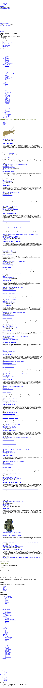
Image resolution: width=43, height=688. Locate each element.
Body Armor (7, 61)
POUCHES (4, 89)
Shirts (6, 55)
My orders (4, 676)
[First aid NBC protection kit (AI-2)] (9, 426)
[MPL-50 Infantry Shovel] (7, 301)
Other (6, 82)
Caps (5, 631)
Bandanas (6, 632)
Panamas (6, 87)
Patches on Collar (7, 108)
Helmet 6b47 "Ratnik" (7, 494)
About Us (4, 671)
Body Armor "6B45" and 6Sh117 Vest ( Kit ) (12, 535)
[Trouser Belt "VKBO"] (7, 375)
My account (2, 674)
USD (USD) (5, 4)
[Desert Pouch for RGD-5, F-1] (8, 326)
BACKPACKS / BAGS (7, 613)
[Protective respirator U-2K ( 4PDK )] (9, 414)
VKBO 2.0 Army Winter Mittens (10, 213)
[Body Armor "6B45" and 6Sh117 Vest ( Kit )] (9, 531)
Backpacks (6, 614)
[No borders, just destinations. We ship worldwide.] (11, 41)
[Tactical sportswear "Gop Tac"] (8, 400)
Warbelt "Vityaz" (6, 199)
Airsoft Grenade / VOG (8, 95)
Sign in (1, 0)
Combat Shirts (7, 56)
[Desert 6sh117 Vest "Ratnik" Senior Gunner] (10, 477)
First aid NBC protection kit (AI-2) (10, 430)
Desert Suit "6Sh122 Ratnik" (9, 293)
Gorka (6, 53)
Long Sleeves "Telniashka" (8, 367)
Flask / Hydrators (7, 100)
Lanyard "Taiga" (6, 185)
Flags (5, 113)
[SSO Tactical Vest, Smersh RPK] (8, 338)
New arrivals (5, 121)
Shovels (6, 71)
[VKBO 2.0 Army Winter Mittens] (8, 208)
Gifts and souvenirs (8, 114)
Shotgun (6, 94)
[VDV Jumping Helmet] (7, 276)
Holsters (6, 97)
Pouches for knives (8, 104)
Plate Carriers (7, 62)
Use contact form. (8, 686)
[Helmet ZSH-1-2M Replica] (7, 152)
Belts (5, 80)
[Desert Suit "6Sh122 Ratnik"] (8, 289)
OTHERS (4, 112)
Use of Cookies (5, 672)
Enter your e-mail (3, 584)
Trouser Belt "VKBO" (7, 379)
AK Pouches (7, 90)
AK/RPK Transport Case (8, 143)
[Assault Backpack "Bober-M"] (8, 166)
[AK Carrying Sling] (6, 388)
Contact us (2, 6)
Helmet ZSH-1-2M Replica (8, 157)
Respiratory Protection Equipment (10, 74)
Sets (5, 109)
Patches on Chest (7, 107)
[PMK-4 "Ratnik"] (6, 504)
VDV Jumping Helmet (7, 280)
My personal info (5, 679)
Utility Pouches (7, 98)
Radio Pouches (7, 99)
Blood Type (7, 651)
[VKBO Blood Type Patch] (7, 451)
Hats (5, 85)
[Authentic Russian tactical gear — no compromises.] (11, 43)
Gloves (6, 79)
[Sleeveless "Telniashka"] (7, 350)
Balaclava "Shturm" (7, 467)
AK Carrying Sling (7, 392)
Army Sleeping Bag (7, 267)
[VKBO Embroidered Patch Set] (8, 440)
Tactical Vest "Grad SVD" (8, 254)
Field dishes (7, 72)
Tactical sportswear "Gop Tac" (9, 404)
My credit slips (5, 677)
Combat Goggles (7, 78)
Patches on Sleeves (8, 106)
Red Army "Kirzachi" (7, 318)
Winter (6, 52)
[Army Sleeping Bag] (6, 263)
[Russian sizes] (5, 46)
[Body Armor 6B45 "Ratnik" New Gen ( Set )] (10, 236)
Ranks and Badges (8, 111)
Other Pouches (7, 102)
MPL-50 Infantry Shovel (8, 305)
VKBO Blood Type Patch (8, 455)
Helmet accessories (8, 67)
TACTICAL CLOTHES (7, 596)
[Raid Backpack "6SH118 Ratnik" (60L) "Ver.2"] (11, 545)
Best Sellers (4, 123)
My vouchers (5, 680)
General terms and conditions (7, 668)
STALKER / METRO (6, 115)
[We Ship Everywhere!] (7, 45)
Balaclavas (6, 84)
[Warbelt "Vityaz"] (6, 194)
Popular (4, 122)
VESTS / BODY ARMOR (7, 58)
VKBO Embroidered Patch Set (9, 444)
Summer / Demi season (8, 51)
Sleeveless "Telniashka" (8, 354)
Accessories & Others (8, 69)
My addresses (5, 678)
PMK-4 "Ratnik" (6, 508)
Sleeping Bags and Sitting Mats (10, 73)
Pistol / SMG (7, 93)
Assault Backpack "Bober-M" (9, 171)
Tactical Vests (7, 59)
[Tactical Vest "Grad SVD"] (7, 250)
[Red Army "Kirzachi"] (7, 314)
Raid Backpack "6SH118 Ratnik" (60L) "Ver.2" (13, 549)
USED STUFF (5, 117)
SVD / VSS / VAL (8, 92)
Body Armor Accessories (9, 63)
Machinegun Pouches (8, 91)
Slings (6, 81)
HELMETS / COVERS (6, 64)
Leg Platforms (7, 103)
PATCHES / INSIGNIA (7, 650)
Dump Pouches (7, 96)
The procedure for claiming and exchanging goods (11, 669)
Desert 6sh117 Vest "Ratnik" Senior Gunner (12, 482)
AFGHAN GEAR (6, 116)
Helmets (6, 65)
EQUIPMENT (5, 70)
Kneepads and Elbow (8, 77)
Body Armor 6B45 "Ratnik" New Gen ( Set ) (12, 241)
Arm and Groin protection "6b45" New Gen (12, 227)
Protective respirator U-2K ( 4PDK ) (10, 418)
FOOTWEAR (5, 88)
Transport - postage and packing (8, 670)
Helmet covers (7, 66)
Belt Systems (7, 60)
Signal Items (7, 76)
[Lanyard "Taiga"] (6, 180)
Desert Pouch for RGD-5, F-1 (9, 330)
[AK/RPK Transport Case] (9, 138)
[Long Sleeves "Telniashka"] (7, 363)
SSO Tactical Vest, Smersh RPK (9, 342)
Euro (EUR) (5, 3)
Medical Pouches (7, 101)
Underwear (6, 54)
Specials (4, 124)
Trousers (6, 57)
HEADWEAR (5, 83)
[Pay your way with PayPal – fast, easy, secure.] (11, 42)
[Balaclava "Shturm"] (6, 463)
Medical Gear (7, 75)
